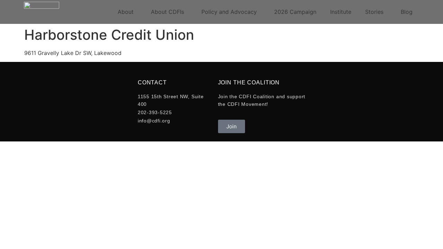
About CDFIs (167, 11)
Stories (374, 11)
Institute (340, 11)
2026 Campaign (295, 11)
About (126, 11)
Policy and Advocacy (229, 11)
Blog (407, 11)
